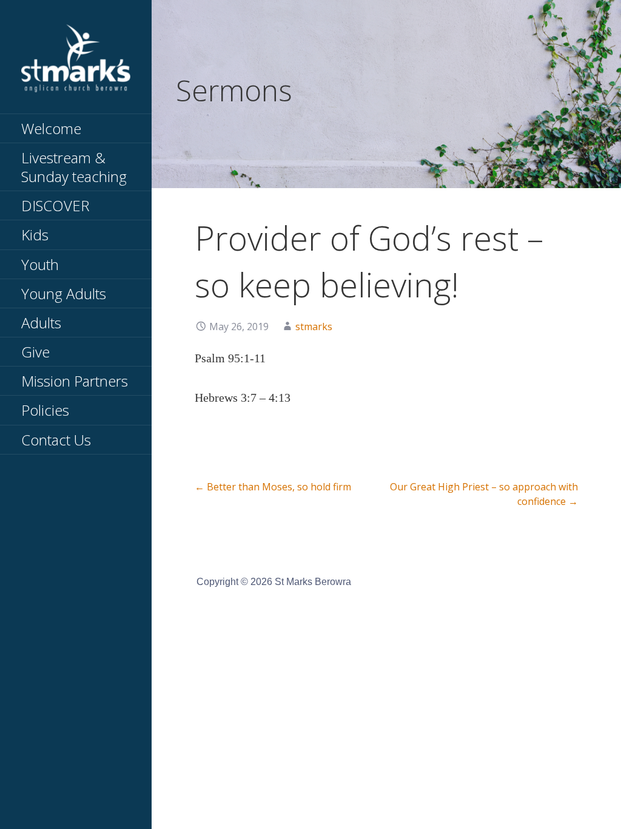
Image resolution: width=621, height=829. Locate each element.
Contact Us (56, 440)
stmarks (313, 326)
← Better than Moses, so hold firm (273, 486)
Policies (45, 410)
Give (35, 352)
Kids (35, 235)
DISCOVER (55, 205)
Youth (40, 264)
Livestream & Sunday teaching (74, 166)
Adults (41, 323)
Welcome (51, 128)
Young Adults (63, 293)
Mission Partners (74, 381)
